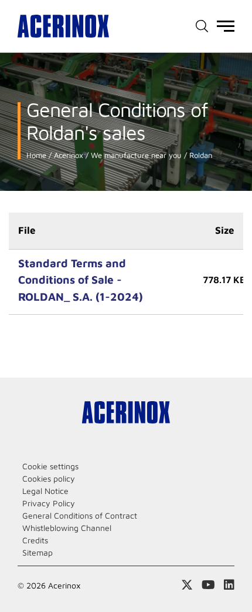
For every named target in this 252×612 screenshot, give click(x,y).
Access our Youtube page (208, 585)
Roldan (199, 155)
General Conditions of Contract (79, 515)
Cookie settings (50, 466)
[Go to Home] (63, 26)
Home (36, 155)
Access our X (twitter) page (187, 585)
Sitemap (37, 552)
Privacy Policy (48, 503)
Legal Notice (45, 491)
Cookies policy (48, 478)
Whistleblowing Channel (66, 528)
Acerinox (67, 155)
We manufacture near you (135, 155)
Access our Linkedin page (229, 585)
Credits (35, 540)
